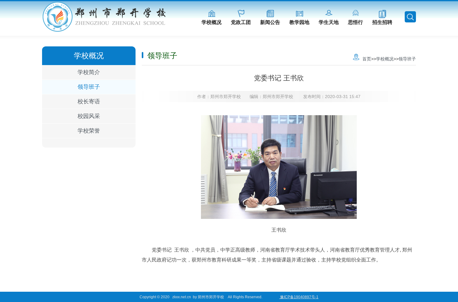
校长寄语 (89, 101)
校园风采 (89, 116)
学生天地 (329, 22)
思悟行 (355, 22)
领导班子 (89, 87)
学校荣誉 (89, 131)
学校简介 (89, 72)
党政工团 (241, 22)
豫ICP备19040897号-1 (298, 297)
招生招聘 (382, 22)
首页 (366, 58)
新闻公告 (270, 22)
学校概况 (212, 22)
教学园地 (299, 22)
